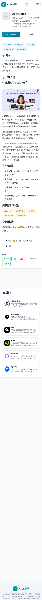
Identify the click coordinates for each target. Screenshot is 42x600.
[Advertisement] (21, 280)
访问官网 (12, 34)
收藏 (32, 34)
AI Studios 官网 (17, 227)
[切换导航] (37, 4)
